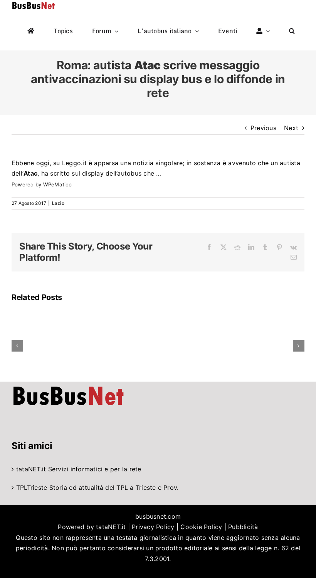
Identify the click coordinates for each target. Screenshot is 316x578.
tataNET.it (31, 469)
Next (291, 128)
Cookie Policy (201, 527)
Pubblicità (243, 527)
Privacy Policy (153, 527)
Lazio (58, 203)
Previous (263, 128)
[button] (291, 31)
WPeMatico (57, 184)
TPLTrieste (31, 487)
